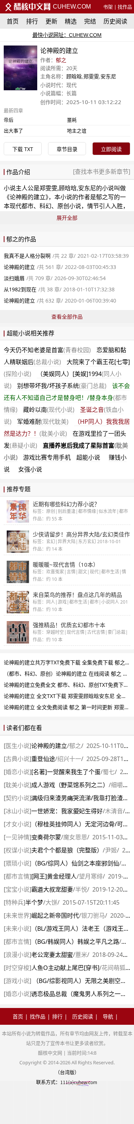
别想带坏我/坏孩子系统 (61, 386)
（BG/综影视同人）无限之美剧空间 (79, 981)
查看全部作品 (67, 316)
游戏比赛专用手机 (47, 457)
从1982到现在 (20, 289)
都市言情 (17, 876)
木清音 (114, 811)
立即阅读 (111, 149)
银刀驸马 (93, 915)
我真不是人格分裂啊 (27, 255)
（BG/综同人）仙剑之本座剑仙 (75, 863)
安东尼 (108, 76)
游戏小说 (17, 981)
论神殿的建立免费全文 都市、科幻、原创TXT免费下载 (66, 684)
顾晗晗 (74, 76)
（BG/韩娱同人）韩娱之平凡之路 (75, 941)
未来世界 (17, 915)
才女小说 (17, 824)
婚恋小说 (17, 772)
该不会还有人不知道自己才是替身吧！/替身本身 (67, 398)
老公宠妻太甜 (52, 955)
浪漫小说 (17, 955)
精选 (71, 21)
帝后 (8, 119)
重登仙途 (43, 759)
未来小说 (17, 928)
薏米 (81, 955)
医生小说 (17, 746)
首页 (13, 21)
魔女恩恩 (75, 837)
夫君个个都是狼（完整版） (67, 850)
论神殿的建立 (27, 197)
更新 (51, 21)
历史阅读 (115, 21)
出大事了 (13, 130)
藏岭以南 (48, 410)
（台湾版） (67, 1072)
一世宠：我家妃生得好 (67, 811)
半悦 (81, 889)
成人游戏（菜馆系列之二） (70, 785)
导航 (108, 1016)
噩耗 (72, 119)
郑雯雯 (91, 76)
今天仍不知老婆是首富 (47, 350)
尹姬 (111, 850)
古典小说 (17, 759)
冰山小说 (17, 811)
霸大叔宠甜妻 (52, 889)
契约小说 (17, 798)
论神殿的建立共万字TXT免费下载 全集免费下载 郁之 (64, 662)
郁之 (61, 59)
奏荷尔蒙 (46, 837)
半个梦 (34, 902)
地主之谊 (76, 130)
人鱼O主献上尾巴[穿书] (65, 968)
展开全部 (67, 217)
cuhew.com (71, 6)
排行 (32, 21)
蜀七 (109, 772)
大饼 (51, 902)
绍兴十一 (69, 759)
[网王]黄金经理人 (54, 876)
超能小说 (88, 457)
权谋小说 (17, 850)
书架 (108, 6)
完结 (90, 21)
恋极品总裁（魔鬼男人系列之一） (79, 994)
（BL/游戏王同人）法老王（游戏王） (80, 928)
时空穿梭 (17, 968)
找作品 (125, 6)
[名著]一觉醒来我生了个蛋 (65, 772)
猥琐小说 (17, 863)
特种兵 (14, 902)
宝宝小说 (17, 889)
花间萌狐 (113, 968)
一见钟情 (17, 837)
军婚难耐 (42, 421)
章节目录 (67, 149)
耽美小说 (17, 785)
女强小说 (30, 469)
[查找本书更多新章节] (101, 171)
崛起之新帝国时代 (55, 915)
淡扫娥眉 (14, 278)
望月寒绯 (91, 876)
